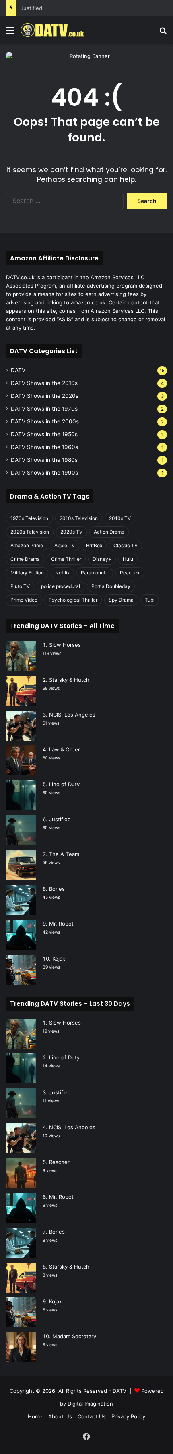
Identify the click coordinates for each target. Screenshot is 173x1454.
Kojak (58, 958)
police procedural (60, 586)
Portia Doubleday (110, 586)
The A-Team (64, 854)
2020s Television (29, 532)
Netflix (62, 573)
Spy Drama (121, 600)
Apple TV (64, 545)
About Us (60, 1416)
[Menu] (10, 33)
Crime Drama (25, 559)
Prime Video (23, 600)
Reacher (59, 1162)
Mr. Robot (61, 923)
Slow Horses (65, 645)
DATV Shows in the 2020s (44, 396)
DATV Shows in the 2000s (45, 421)
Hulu (128, 559)
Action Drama (109, 532)
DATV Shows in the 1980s (44, 460)
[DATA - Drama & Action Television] (52, 30)
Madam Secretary (74, 1336)
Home (35, 1416)
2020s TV (71, 532)
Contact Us (92, 1416)
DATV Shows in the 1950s (44, 434)
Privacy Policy (128, 1416)
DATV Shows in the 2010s (44, 383)
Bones (57, 889)
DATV (18, 370)
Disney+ (102, 559)
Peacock (130, 573)
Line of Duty (64, 784)
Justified (31, 8)
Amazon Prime (26, 545)
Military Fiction (27, 573)
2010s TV (120, 518)
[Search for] (163, 33)
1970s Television (29, 518)
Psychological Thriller (73, 600)
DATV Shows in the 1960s (44, 447)
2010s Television (79, 518)
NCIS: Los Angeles (72, 714)
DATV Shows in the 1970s (44, 408)
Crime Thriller (66, 559)
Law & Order (64, 749)
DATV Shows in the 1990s (44, 472)
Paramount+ (95, 573)
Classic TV (125, 545)
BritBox (94, 545)
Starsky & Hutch (69, 680)
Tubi (149, 600)
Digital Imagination (90, 1403)
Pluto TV (20, 586)
